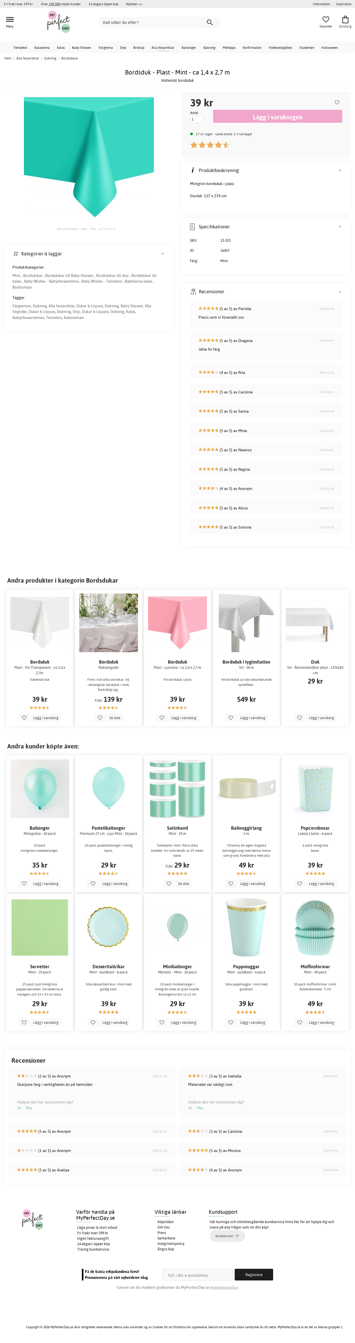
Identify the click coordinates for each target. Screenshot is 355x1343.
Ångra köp (165, 1249)
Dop (123, 47)
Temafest (20, 47)
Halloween (329, 47)
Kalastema (42, 47)
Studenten (306, 47)
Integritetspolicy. (224, 1287)
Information (321, 4)
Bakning (209, 47)
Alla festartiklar (163, 47)
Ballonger (189, 47)
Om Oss (163, 1227)
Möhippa (229, 47)
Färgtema (105, 47)
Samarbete (166, 1238)
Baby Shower (81, 47)
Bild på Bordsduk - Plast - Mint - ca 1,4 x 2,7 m (86, 229)
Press (161, 1232)
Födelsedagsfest (280, 47)
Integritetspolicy (171, 1243)
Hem (7, 58)
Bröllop (138, 47)
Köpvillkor (165, 1221)
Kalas (61, 47)
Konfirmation (252, 47)
